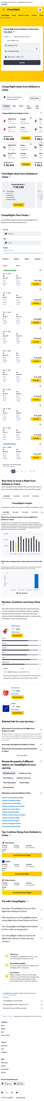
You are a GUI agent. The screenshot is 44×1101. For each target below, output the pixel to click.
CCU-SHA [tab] (6, 496)
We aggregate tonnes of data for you (15, 1004)
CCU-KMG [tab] (16, 496)
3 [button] (21, 471)
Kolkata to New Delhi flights (11, 803)
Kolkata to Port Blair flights (11, 809)
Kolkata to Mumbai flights (10, 812)
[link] (18, 205)
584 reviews (15, 709)
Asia (10, 1016)
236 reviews (15, 632)
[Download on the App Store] (18, 1083)
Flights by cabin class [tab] (24, 778)
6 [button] (30, 471)
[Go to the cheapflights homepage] (14, 10)
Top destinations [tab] (8, 787)
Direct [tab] (21, 106)
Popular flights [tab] (24, 782)
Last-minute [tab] (29, 107)
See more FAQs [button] (22, 755)
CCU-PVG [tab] (26, 496)
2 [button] (17, 471)
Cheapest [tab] (6, 106)
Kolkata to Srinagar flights (10, 818)
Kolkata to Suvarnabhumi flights (12, 797)
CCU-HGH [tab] (35, 496)
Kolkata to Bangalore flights (11, 800)
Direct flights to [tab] (8, 778)
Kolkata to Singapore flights (11, 823)
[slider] (41, 253)
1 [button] (13, 471)
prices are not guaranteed (9, 995)
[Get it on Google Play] (6, 1083)
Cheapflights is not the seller (13, 1001)
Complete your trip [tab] (25, 773)
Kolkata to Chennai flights (10, 820)
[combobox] (24, 233)
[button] (41, 3)
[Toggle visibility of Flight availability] (22, 593)
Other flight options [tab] (9, 782)
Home (4, 1016)
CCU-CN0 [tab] (6, 512)
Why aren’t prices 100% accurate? (15, 1008)
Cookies (4, 4)
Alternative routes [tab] (9, 773)
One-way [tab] (37, 107)
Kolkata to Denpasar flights (11, 826)
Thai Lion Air (15, 688)
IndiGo (13, 703)
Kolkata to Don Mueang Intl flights (13, 806)
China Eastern (15, 626)
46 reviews (15, 694)
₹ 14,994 (7, 32)
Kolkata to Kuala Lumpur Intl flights (13, 815)
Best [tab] (14, 106)
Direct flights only (13, 40)
